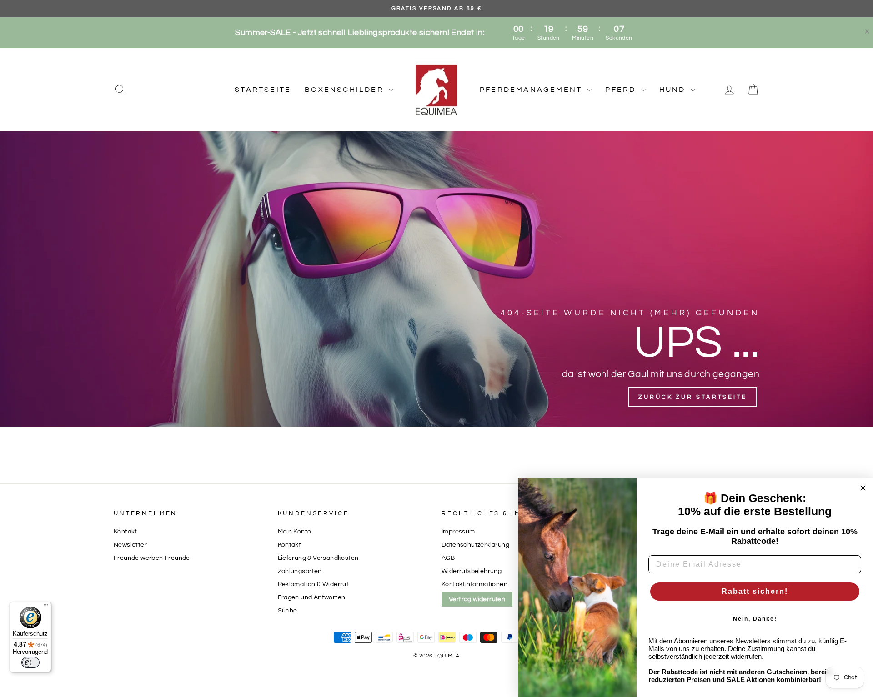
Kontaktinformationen (474, 584)
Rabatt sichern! (755, 591)
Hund (673, 89)
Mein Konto (294, 531)
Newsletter (130, 545)
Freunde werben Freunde (152, 558)
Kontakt (125, 531)
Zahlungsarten (300, 571)
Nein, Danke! (755, 619)
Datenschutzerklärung (475, 545)
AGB (448, 558)
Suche (287, 610)
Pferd (621, 89)
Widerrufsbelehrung (472, 571)
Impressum (458, 531)
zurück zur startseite (692, 397)
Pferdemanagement (532, 89)
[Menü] (45, 607)
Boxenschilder (345, 89)
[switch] (30, 662)
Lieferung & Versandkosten (318, 558)
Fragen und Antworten (312, 597)
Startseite (263, 89)
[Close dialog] (863, 488)
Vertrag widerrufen (477, 599)
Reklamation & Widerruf (313, 584)
